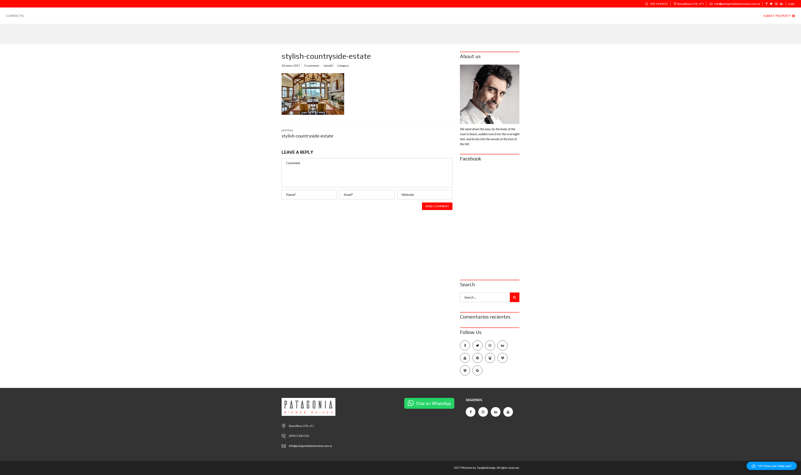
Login (791, 3)
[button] (772, 466)
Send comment (437, 206)
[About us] (489, 94)
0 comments (311, 65)
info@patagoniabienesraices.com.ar (737, 3)
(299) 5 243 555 (299, 436)
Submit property (777, 16)
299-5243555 (658, 3)
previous (307, 133)
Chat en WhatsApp (433, 403)
